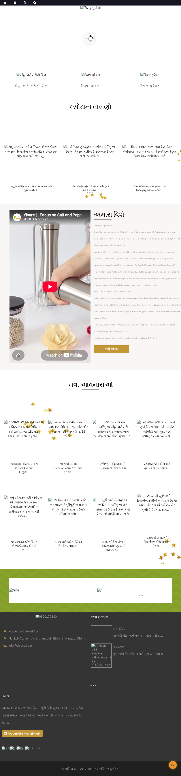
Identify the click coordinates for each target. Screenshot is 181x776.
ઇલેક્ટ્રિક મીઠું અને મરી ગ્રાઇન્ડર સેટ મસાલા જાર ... (112, 468)
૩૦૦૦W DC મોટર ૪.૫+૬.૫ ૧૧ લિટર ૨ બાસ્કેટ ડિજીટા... (24, 468)
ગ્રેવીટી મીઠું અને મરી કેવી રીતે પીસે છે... (138, 635)
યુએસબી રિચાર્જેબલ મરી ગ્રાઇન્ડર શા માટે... (140, 654)
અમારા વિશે (109, 214)
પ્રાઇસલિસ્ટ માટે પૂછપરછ (24, 733)
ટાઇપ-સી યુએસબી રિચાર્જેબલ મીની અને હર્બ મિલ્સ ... (157, 542)
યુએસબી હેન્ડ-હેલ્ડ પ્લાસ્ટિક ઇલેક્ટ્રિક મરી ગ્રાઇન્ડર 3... (112, 546)
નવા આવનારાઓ (90, 384)
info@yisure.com (20, 645)
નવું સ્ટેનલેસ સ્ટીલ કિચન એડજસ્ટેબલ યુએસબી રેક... (24, 546)
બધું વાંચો (111, 349)
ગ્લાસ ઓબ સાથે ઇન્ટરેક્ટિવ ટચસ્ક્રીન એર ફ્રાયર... (68, 468)
